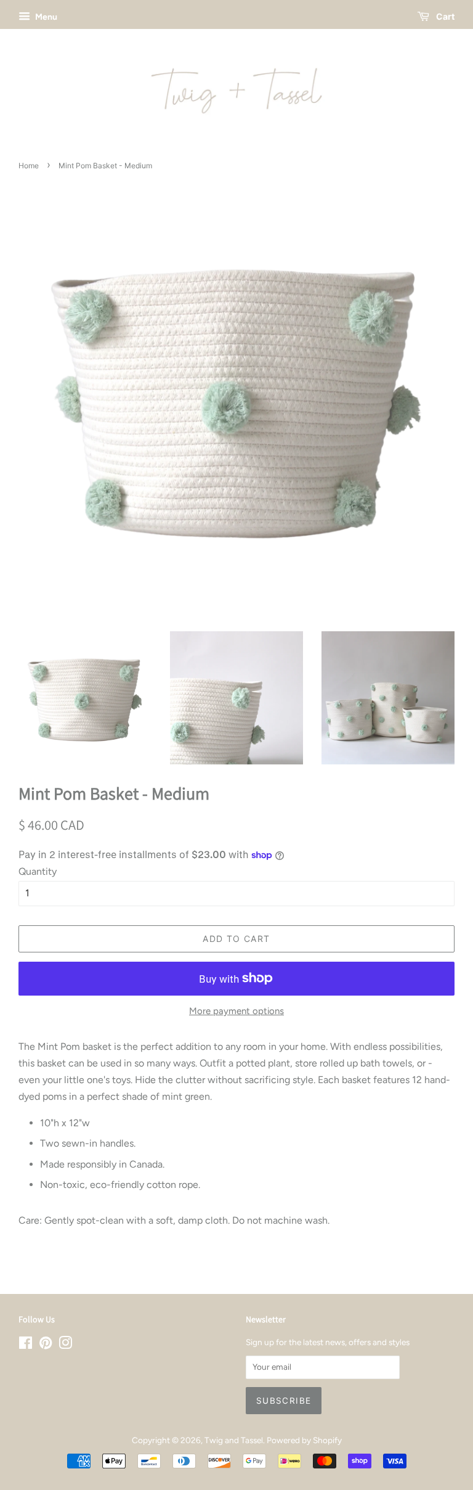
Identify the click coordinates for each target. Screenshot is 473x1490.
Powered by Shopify (304, 1440)
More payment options (236, 1011)
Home (28, 165)
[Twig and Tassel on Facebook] (25, 1345)
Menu (45, 17)
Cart (444, 16)
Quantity (37, 871)
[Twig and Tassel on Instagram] (65, 1345)
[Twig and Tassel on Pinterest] (45, 1345)
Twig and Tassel (233, 1440)
